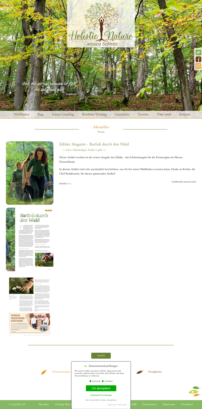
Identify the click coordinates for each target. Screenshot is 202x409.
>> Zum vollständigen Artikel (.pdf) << (84, 150)
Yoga (40, 114)
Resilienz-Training (94, 114)
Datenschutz (122, 405)
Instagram (198, 66)
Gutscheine (122, 114)
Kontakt (184, 114)
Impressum (112, 405)
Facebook (198, 59)
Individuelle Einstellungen (101, 395)
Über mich (164, 114)
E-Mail (198, 52)
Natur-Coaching (63, 114)
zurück (101, 355)
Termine (143, 114)
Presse (69, 184)
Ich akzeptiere (101, 388)
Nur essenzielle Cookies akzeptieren (101, 400)
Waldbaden (21, 114)
